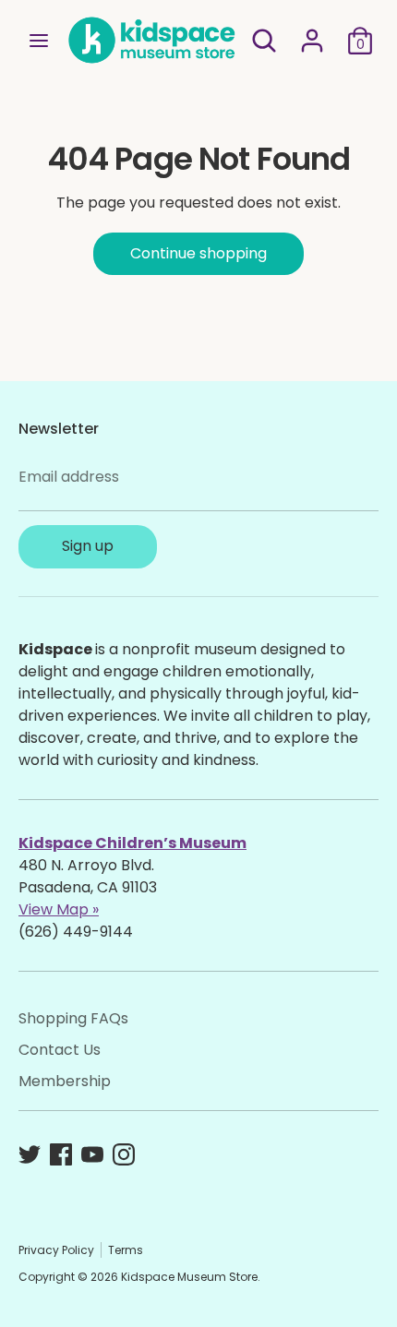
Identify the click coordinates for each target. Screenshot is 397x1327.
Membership (64, 1081)
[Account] (312, 32)
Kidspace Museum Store (189, 1277)
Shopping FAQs (73, 1018)
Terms (125, 1250)
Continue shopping (198, 253)
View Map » (58, 909)
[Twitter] (29, 1154)
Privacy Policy (56, 1250)
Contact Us (59, 1049)
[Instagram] (124, 1154)
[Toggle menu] (38, 41)
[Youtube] (92, 1154)
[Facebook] (61, 1154)
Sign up (88, 545)
